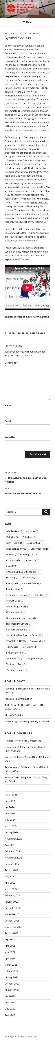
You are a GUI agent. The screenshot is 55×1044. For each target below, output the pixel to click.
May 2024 (10, 819)
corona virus (31, 560)
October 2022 (12, 864)
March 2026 (11, 794)
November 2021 (13, 914)
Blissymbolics (39, 548)
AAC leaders (14, 531)
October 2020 (12, 983)
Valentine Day (15, 658)
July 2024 (10, 807)
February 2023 (12, 851)
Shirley (34, 34)
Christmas (13, 560)
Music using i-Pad (17, 606)
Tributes (12, 647)
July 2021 (9, 939)
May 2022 (10, 876)
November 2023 (13, 838)
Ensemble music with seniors (22, 572)
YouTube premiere (17, 670)
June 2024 (10, 813)
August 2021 (11, 933)
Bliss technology (16, 548)
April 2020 (10, 1015)
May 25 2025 (14, 600)
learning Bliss (19, 333)
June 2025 (10, 801)
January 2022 (11, 901)
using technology (16, 652)
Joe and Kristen (31, 583)
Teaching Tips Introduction (18, 698)
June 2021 (10, 945)
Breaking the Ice (30, 554)
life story (41, 595)
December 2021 (13, 908)
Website (10, 437)
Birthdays (29, 537)
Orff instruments (16, 612)
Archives (32, 531)
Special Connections (18, 629)
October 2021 (12, 920)
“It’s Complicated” (32, 740)
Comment (11, 362)
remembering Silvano (18, 623)
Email (8, 421)
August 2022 (11, 870)
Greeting (12, 577)
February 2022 (12, 895)
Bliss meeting (34, 543)
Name (8, 405)
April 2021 (10, 958)
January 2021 (11, 977)
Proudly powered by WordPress (21, 1036)
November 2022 (13, 857)
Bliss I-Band (14, 543)
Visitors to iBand (16, 664)
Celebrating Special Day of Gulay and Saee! (27, 721)
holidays (12, 583)
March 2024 (11, 826)
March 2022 (11, 889)
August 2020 (12, 990)
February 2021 (12, 971)
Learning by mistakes (18, 595)
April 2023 (10, 845)
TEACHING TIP (16, 641)
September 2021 (13, 927)
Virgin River (35, 658)
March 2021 (11, 964)
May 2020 (10, 1008)
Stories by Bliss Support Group (23, 635)
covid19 (12, 566)
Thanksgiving (38, 641)
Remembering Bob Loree (21, 618)
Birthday (12, 537)
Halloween (29, 577)
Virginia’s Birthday (14, 715)
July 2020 (10, 996)
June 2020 (10, 1002)
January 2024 (12, 832)
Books (11, 554)
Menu (29, 22)
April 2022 (10, 882)
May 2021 (10, 952)
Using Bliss (37, 333)
